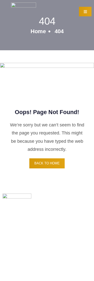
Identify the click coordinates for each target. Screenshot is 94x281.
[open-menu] (85, 11)
